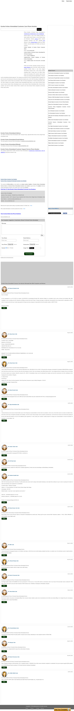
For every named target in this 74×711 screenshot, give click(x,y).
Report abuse (69, 1)
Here (31, 205)
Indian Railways (27, 67)
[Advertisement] (45, 13)
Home (63, 1)
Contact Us (37, 709)
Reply (4, 357)
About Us (27, 709)
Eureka (36, 38)
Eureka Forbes (34, 42)
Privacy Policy (32, 709)
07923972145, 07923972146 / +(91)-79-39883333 (34, 33)
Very (43, 40)
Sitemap (42, 708)
